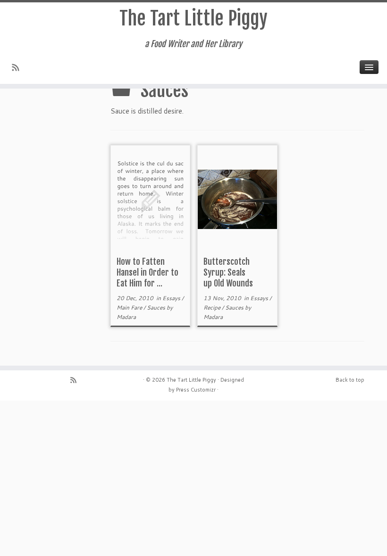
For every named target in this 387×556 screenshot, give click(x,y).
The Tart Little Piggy (193, 18)
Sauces (157, 307)
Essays (172, 298)
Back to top (350, 380)
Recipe (212, 307)
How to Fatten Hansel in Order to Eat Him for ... (147, 272)
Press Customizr (196, 389)
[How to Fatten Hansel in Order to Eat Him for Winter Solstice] (150, 199)
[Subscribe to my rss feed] (18, 68)
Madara (126, 317)
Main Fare (130, 307)
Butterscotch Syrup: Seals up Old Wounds (228, 272)
